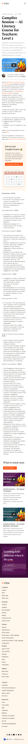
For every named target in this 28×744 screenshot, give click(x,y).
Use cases (5, 726)
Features (4, 654)
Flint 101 (4, 721)
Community (5, 685)
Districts (4, 612)
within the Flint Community (17, 139)
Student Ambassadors (8, 690)
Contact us (5, 674)
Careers (4, 590)
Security (4, 627)
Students (4, 607)
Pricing (4, 662)
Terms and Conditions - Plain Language (12, 640)
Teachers (4, 604)
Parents (4, 615)
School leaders (6, 610)
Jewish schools (6, 620)
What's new (5, 598)
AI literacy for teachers (8, 718)
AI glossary (5, 710)
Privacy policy (6, 632)
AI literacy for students (8, 715)
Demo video (5, 595)
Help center (5, 671)
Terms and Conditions (8, 637)
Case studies (5, 705)
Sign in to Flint (6, 648)
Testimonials (5, 664)
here (7, 132)
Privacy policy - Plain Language (10, 635)
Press (3, 592)
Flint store (4, 695)
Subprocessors (6, 630)
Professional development (9, 723)
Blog (3, 707)
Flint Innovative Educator (8, 687)
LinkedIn (23, 76)
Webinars (4, 713)
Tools (3, 702)
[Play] (14, 65)
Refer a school (6, 693)
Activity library (6, 651)
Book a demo (5, 676)
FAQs (3, 659)
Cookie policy (5, 643)
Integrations (5, 656)
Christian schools (6, 618)
